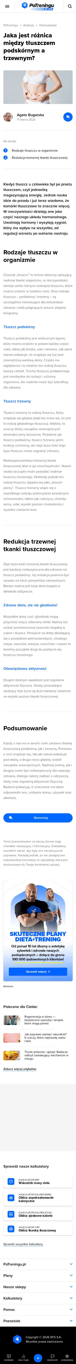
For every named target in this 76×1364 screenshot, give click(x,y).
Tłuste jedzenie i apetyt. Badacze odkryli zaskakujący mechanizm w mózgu (46, 1055)
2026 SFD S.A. (51, 1337)
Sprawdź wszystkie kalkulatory (23, 1244)
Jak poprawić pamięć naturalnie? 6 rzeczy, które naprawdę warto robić (45, 1038)
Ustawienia (67, 1360)
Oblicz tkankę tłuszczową (37, 1229)
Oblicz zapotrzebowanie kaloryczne (36, 1198)
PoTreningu (10, 25)
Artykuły (28, 25)
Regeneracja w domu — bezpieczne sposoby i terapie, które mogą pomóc (44, 1020)
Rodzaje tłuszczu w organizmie (35, 150)
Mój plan (23, 1360)
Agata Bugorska (30, 115)
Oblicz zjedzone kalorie (36, 1214)
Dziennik (8, 1360)
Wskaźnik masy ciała (34, 1181)
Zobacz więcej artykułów (19, 1069)
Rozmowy (52, 1360)
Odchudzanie (48, 25)
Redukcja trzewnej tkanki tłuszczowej (40, 158)
